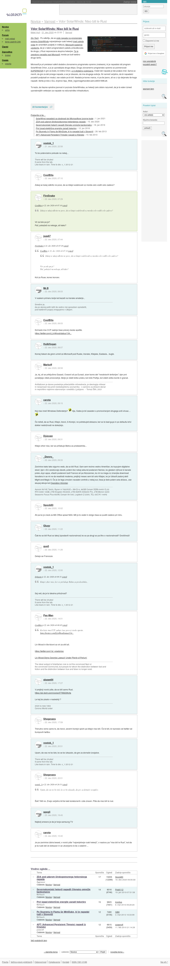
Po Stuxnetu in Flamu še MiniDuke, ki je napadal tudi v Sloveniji (64, 131)
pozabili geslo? (150, 64)
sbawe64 (48, 679)
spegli (46, 812)
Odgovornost (40, 962)
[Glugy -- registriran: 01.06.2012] (38, 527)
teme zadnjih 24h (13, 41)
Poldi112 (119, 889)
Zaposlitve (7, 51)
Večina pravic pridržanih (21, 962)
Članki (5, 46)
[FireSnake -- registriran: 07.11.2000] (38, 197)
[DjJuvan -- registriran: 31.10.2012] (38, 437)
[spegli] (38, 813)
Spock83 (48, 505)
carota (47, 400)
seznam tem (148, 88)
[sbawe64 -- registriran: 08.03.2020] (38, 681)
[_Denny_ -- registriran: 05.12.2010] (38, 458)
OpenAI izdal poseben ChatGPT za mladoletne (61, 1)
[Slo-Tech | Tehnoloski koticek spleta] (17, 13)
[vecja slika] (112, 44)
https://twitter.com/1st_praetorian (49, 651)
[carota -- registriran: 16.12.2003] (38, 401)
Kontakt (65, 962)
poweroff (40, 929)
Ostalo (5, 60)
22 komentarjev (40, 106)
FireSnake (49, 195)
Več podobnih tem (39, 940)
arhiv (7, 30)
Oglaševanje (54, 962)
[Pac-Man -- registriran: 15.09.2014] (38, 616)
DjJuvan (48, 436)
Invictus (118, 902)
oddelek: (65, 951)
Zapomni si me (152, 40)
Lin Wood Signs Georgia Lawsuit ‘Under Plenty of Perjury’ (61, 657)
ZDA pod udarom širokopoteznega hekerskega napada (61, 121)
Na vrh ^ (164, 962)
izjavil (64, 205)
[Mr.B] (38, 289)
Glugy (46, 525)
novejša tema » (117, 951)
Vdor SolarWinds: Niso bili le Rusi (55, 28)
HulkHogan (49, 344)
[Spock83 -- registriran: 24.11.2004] (38, 506)
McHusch (40, 894)
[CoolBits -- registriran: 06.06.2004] (38, 176)
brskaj (8, 55)
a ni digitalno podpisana (82, 70)
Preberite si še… (38, 115)
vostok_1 (48, 143)
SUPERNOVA (37, 70)
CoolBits (48, 175)
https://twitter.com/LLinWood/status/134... (53, 333)
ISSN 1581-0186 (79, 962)
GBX (117, 912)
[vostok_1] (38, 144)
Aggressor (41, 882)
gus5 (46, 546)
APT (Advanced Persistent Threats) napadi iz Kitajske (60, 134)
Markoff (47, 364)
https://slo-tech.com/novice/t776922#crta (53, 692)
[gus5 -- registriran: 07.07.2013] (38, 547)
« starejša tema (51, 951)
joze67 (47, 236)
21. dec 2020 (48, 32)
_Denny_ (48, 456)
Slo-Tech (35, 38)
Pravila (5, 962)
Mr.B (46, 288)
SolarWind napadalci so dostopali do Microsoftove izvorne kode (64, 118)
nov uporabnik (149, 61)
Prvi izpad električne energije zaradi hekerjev (56, 128)
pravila (8, 63)
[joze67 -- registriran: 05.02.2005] (38, 237)
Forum (5, 35)
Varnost (68, 32)
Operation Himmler (59, 483)
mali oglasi (10, 38)
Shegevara (49, 719)
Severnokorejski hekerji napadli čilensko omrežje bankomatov (64, 124)
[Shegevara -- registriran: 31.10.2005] (38, 720)
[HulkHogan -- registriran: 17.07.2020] (38, 345)
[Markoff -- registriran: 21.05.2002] (38, 366)
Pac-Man (48, 615)
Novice (5, 26)
